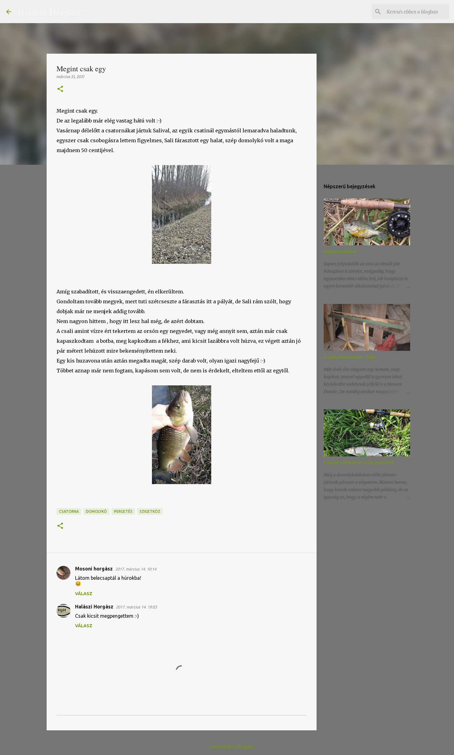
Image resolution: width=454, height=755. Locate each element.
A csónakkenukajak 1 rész (350, 357)
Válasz (83, 593)
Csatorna (69, 511)
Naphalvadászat (340, 251)
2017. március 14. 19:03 (136, 607)
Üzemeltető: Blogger (231, 746)
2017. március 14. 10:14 (135, 569)
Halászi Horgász (94, 606)
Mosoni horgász (94, 568)
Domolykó (96, 511)
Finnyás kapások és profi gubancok (359, 462)
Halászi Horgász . (51, 11)
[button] (60, 89)
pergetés (123, 511)
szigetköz (150, 511)
